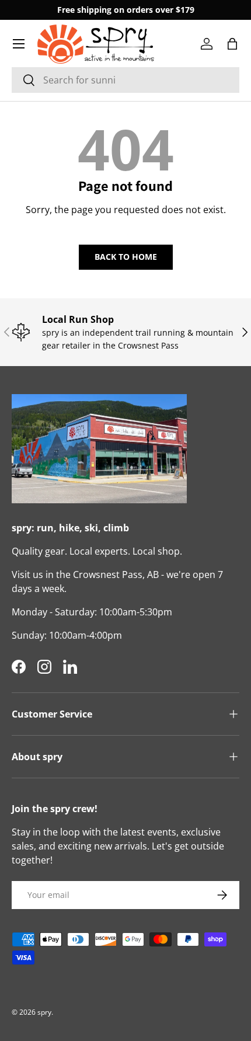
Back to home (126, 256)
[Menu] (19, 44)
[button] (232, 44)
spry (44, 1012)
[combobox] (125, 80)
